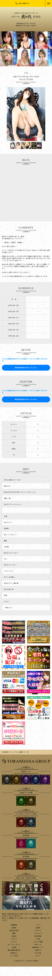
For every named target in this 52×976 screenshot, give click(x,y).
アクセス (14, 939)
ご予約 (38, 939)
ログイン (14, 942)
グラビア (38, 930)
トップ (38, 925)
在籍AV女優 (13, 930)
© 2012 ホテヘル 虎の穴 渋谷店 (26, 961)
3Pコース (38, 944)
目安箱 (14, 947)
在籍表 (38, 928)
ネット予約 (14, 956)
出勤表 (14, 928)
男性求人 (14, 953)
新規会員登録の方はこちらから (26, 368)
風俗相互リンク (38, 947)
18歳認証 (14, 925)
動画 (13, 933)
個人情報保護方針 (14, 950)
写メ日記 (38, 953)
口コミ (38, 956)
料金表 (14, 936)
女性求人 (38, 950)
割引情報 (38, 936)
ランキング (38, 933)
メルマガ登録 (38, 942)
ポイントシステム (14, 944)
